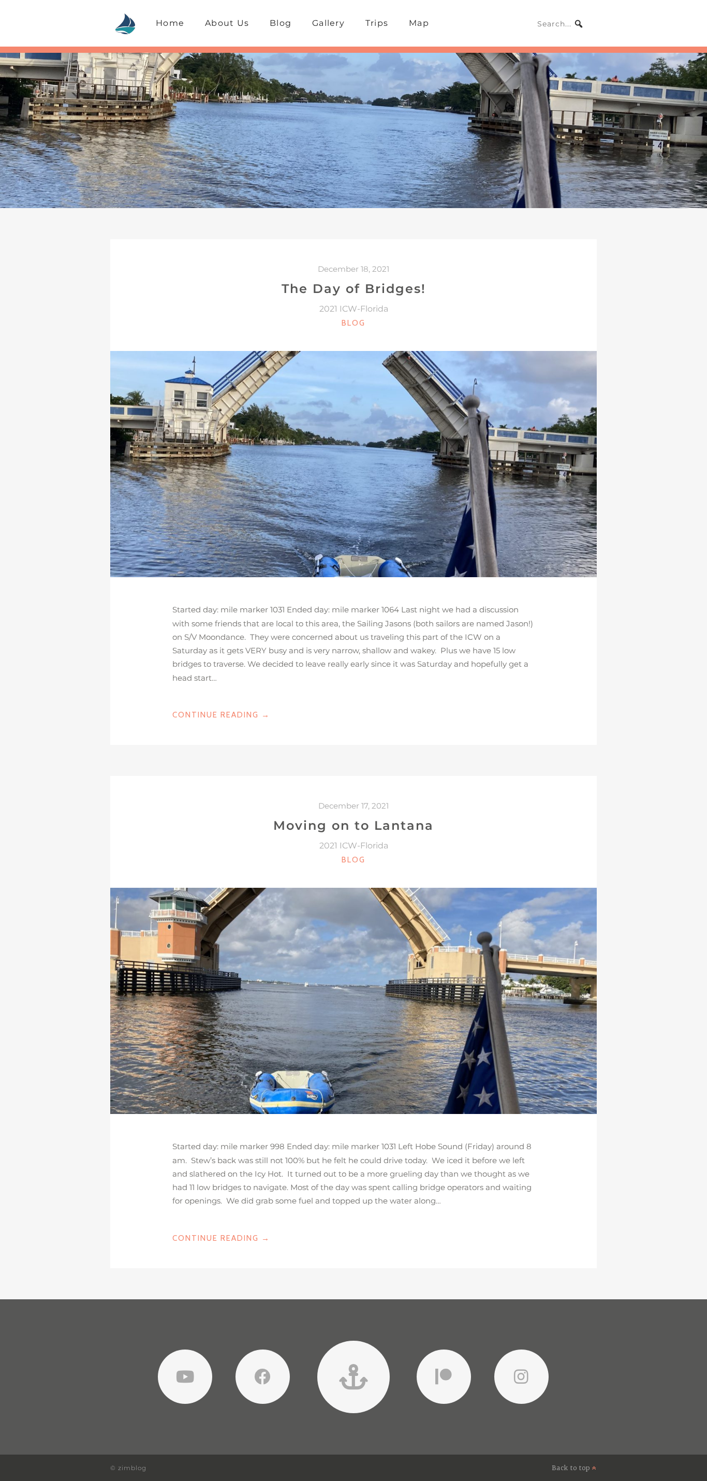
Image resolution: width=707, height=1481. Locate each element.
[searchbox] (560, 24)
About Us (227, 23)
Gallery (328, 23)
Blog (280, 23)
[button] (578, 24)
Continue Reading (221, 716)
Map (419, 23)
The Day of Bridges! (354, 288)
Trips (376, 23)
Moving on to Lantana (353, 825)
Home (170, 23)
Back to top (572, 1468)
